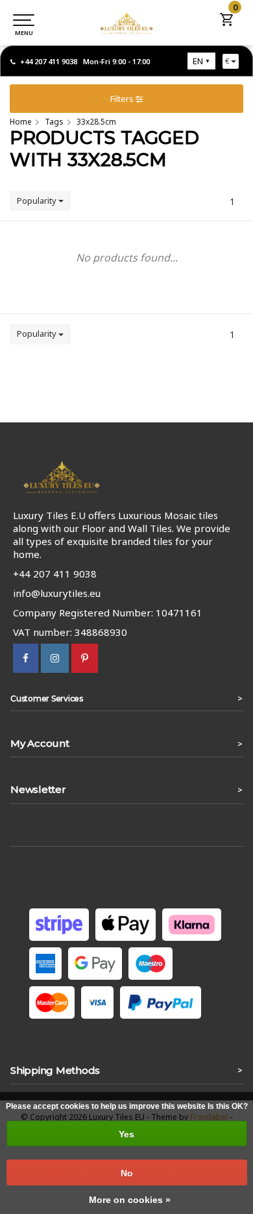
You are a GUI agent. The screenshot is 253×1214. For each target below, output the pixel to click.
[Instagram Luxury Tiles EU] (55, 657)
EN (198, 61)
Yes (126, 1134)
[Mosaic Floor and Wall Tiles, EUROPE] (126, 23)
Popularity (37, 200)
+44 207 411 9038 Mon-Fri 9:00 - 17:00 (85, 61)
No (127, 1173)
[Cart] (227, 24)
